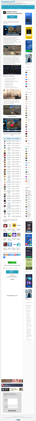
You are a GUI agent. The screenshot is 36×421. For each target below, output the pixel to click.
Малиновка (9, 155)
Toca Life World (9, 208)
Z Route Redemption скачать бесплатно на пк (29, 327)
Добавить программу (28, 417)
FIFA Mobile (9, 196)
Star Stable (9, 184)
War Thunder (9, 143)
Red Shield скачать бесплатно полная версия (28, 308)
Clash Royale (9, 171)
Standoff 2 (9, 159)
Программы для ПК (8, 1)
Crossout (9, 150)
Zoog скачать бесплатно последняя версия (28, 324)
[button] (14, 138)
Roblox (9, 161)
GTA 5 (9, 216)
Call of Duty (9, 186)
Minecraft (9, 173)
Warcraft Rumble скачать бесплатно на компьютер (28, 333)
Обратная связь (23, 417)
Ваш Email (6, 407)
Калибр (9, 188)
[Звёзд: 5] (13, 274)
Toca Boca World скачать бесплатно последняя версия (28, 330)
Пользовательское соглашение (17, 417)
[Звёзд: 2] (11, 274)
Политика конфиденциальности (9, 417)
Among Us (9, 169)
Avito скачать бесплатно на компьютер (28, 314)
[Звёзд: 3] (12, 274)
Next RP (9, 200)
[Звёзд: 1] (10, 274)
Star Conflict (9, 157)
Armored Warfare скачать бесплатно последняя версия (28, 321)
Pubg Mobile (9, 198)
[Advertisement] (12, 287)
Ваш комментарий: (5, 400)
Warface (9, 145)
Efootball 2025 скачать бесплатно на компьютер (28, 311)
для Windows (11, 272)
